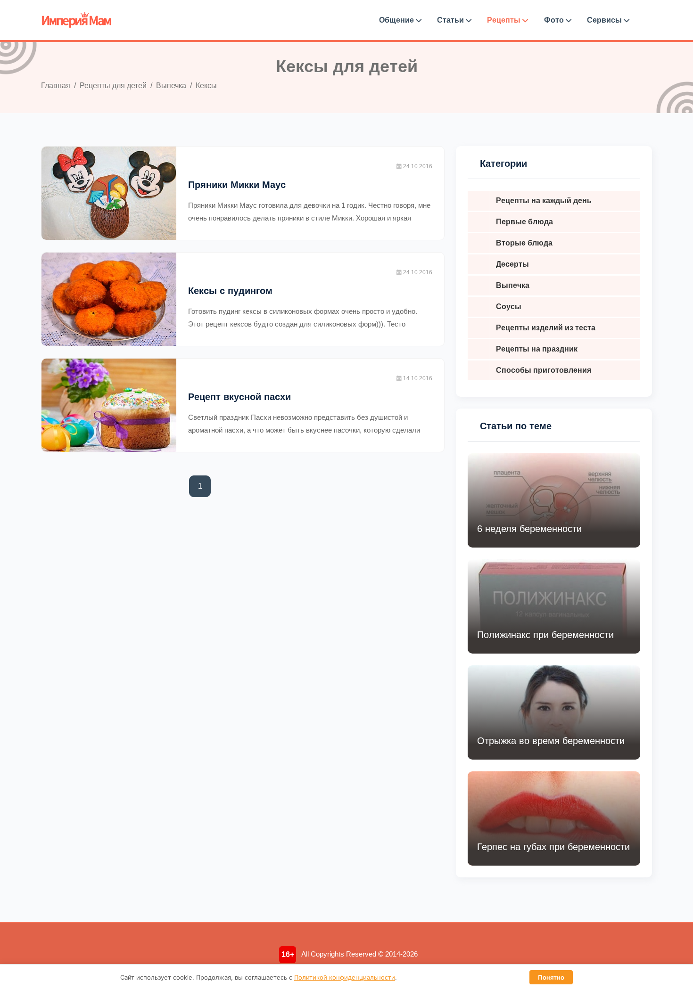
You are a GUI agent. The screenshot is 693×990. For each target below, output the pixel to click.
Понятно (551, 977)
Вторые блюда (524, 243)
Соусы (508, 307)
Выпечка (512, 285)
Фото (555, 20)
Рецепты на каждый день (544, 200)
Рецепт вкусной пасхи (239, 397)
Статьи (451, 20)
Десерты (512, 264)
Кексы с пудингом (230, 291)
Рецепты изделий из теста (545, 328)
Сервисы (605, 20)
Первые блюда (524, 222)
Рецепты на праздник (537, 349)
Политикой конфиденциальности (344, 977)
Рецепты (504, 20)
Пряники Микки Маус (237, 185)
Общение (397, 20)
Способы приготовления (543, 370)
